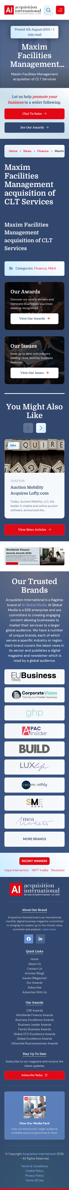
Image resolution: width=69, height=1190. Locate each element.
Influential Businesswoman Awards (34, 1043)
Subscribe (34, 987)
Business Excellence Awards (34, 1020)
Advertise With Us (34, 992)
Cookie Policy (35, 1171)
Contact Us (34, 969)
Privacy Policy (34, 1175)
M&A (52, 268)
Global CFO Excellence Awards (34, 1034)
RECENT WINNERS (34, 861)
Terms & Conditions (34, 1166)
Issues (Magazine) (34, 978)
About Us (34, 964)
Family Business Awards (34, 1029)
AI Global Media (34, 605)
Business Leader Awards (34, 1025)
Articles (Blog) (34, 973)
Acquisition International (39, 1154)
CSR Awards (34, 1010)
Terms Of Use (34, 1180)
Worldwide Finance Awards (34, 1015)
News (27, 151)
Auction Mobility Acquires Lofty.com (29, 490)
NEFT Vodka (35, 870)
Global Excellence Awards (34, 1039)
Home (13, 151)
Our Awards (34, 983)
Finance (43, 151)
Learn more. (49, 929)
